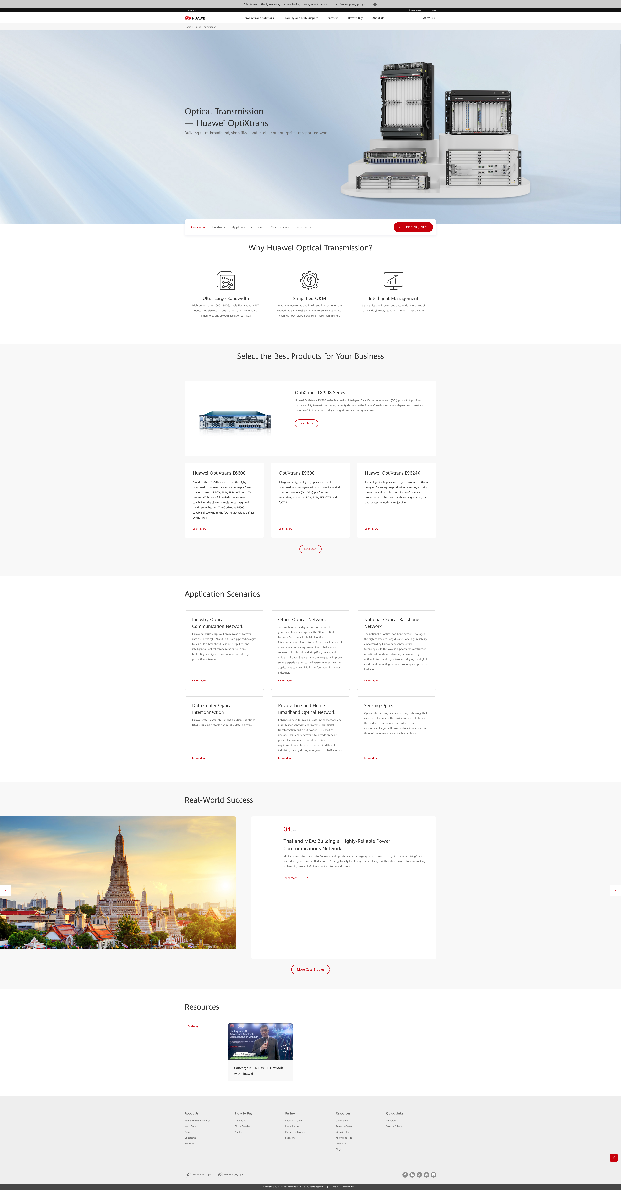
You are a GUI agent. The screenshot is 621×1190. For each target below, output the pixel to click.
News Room (191, 1126)
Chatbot (239, 1132)
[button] (5, 890)
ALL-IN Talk (342, 1143)
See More (189, 1143)
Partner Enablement (295, 1132)
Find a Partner (292, 1126)
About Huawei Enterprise (197, 1120)
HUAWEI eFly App (233, 1174)
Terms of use (348, 1187)
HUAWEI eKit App (201, 1174)
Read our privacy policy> (352, 4)
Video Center (342, 1132)
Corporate (391, 1120)
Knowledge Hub (344, 1137)
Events (188, 1132)
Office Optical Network (302, 619)
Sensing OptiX (378, 705)
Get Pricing (240, 1120)
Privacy (335, 1187)
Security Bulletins (394, 1126)
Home (188, 27)
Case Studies (342, 1120)
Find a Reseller (242, 1126)
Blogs (338, 1149)
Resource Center (344, 1126)
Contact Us (190, 1137)
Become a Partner (294, 1120)
